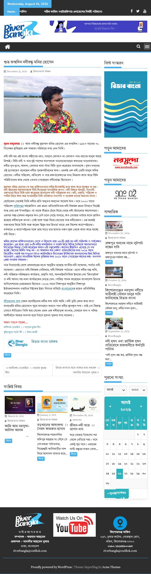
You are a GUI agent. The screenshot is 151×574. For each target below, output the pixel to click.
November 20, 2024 (118, 233)
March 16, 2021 (15, 416)
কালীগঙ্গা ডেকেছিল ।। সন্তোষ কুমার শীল (22, 327)
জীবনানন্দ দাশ (12, 301)
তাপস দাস (77, 420)
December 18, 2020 (82, 415)
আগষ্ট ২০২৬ (126, 406)
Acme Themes (111, 567)
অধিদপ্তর (19, 206)
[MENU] (147, 46)
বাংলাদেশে (67, 288)
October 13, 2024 (117, 280)
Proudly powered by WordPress (51, 567)
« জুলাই (111, 493)
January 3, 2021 (48, 415)
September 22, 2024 (118, 331)
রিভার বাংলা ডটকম (42, 71)
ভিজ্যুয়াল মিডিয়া (32, 253)
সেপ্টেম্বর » (121, 496)
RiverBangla (114, 285)
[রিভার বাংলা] (7, 46)
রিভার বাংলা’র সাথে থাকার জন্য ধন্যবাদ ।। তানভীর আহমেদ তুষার (78, 370)
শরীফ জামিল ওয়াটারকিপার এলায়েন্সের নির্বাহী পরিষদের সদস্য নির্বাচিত (63, 11)
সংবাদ (108, 262)
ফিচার (7, 355)
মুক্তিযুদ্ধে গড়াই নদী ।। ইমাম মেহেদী (20, 332)
